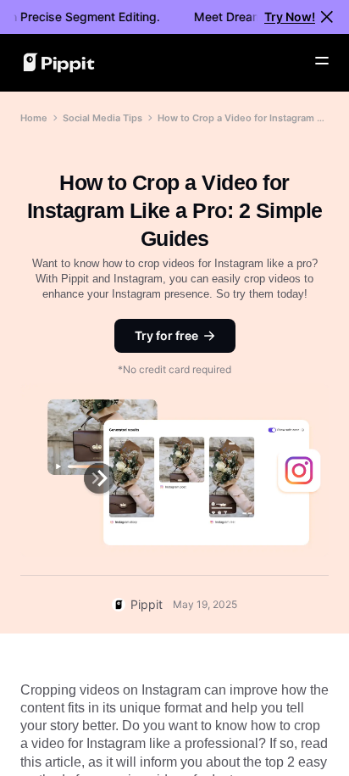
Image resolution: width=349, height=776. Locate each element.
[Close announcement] (327, 16)
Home (33, 118)
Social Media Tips (102, 118)
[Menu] (322, 61)
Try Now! (289, 16)
